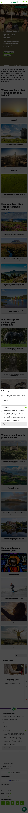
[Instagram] (8, 803)
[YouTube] (17, 803)
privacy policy (16, 420)
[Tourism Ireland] (14, 2)
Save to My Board (20, 7)
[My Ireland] (23, 2)
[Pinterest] (12, 803)
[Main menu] (1, 2)
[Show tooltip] (26, 408)
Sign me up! (6, 424)
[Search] (26, 2)
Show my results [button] (20, 655)
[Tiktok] (22, 803)
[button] (26, 391)
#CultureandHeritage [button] (9, 52)
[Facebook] (3, 803)
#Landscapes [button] (7, 55)
